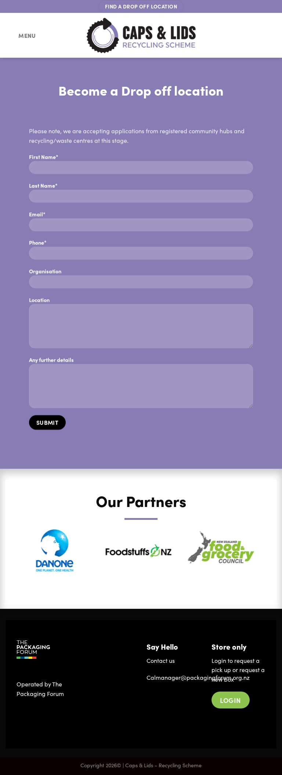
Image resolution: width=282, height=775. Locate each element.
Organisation (45, 271)
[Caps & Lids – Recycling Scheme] (141, 35)
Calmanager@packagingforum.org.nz (198, 677)
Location (39, 299)
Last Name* (43, 185)
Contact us (161, 660)
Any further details (51, 359)
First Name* (43, 156)
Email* (37, 214)
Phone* (38, 242)
